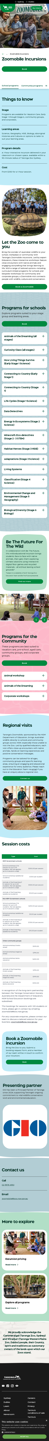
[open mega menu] (45, 8)
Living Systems (13, 469)
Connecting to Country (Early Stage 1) (20, 375)
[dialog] (24, 1429)
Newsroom (9, 1414)
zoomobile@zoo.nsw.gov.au (24, 1022)
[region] (24, 607)
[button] (24, 1432)
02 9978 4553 (8, 1185)
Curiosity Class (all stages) (19, 349)
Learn (6, 1406)
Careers (31, 1398)
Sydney (7, 1398)
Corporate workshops (16, 696)
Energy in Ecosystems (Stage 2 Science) (22, 423)
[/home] (3, 54)
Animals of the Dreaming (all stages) (20, 338)
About (7, 1410)
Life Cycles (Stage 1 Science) (20, 401)
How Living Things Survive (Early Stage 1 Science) (19, 362)
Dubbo (7, 1402)
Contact (31, 1402)
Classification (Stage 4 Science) (17, 481)
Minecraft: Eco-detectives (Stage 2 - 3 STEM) (19, 437)
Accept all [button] (24, 1437)
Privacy (31, 1406)
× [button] (46, 1420)
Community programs (32, 86)
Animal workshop (14, 675)
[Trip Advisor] (16, 1385)
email (34, 769)
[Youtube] (3, 1385)
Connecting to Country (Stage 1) (21, 389)
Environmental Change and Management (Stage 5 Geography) (19, 496)
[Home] (7, 8)
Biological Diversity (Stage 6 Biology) (20, 512)
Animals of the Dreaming (18, 685)
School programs (10, 85)
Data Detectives (13, 411)
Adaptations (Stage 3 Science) (21, 459)
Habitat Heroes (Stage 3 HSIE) (21, 448)
